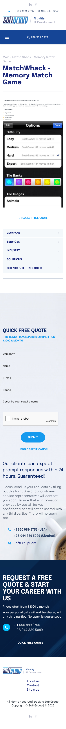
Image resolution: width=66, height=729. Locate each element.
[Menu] (7, 37)
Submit (33, 437)
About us (33, 681)
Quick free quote (30, 642)
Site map (33, 689)
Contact (33, 685)
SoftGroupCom (25, 543)
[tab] (33, 233)
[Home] (33, 20)
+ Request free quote (33, 218)
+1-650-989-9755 (23, 11)
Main (6, 57)
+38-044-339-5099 (46, 11)
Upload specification (33, 449)
